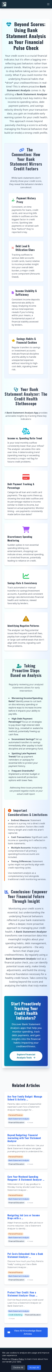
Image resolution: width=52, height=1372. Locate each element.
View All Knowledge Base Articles (27, 1332)
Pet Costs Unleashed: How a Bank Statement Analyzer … (25, 1255)
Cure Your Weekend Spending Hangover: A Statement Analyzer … (25, 1178)
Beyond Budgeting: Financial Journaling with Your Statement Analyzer (24, 1138)
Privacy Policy (17, 1359)
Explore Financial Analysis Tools (26, 1056)
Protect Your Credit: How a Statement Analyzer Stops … (22, 1294)
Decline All (18, 1367)
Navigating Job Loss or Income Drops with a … (23, 1216)
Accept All (34, 1367)
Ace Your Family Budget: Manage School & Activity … (24, 1098)
